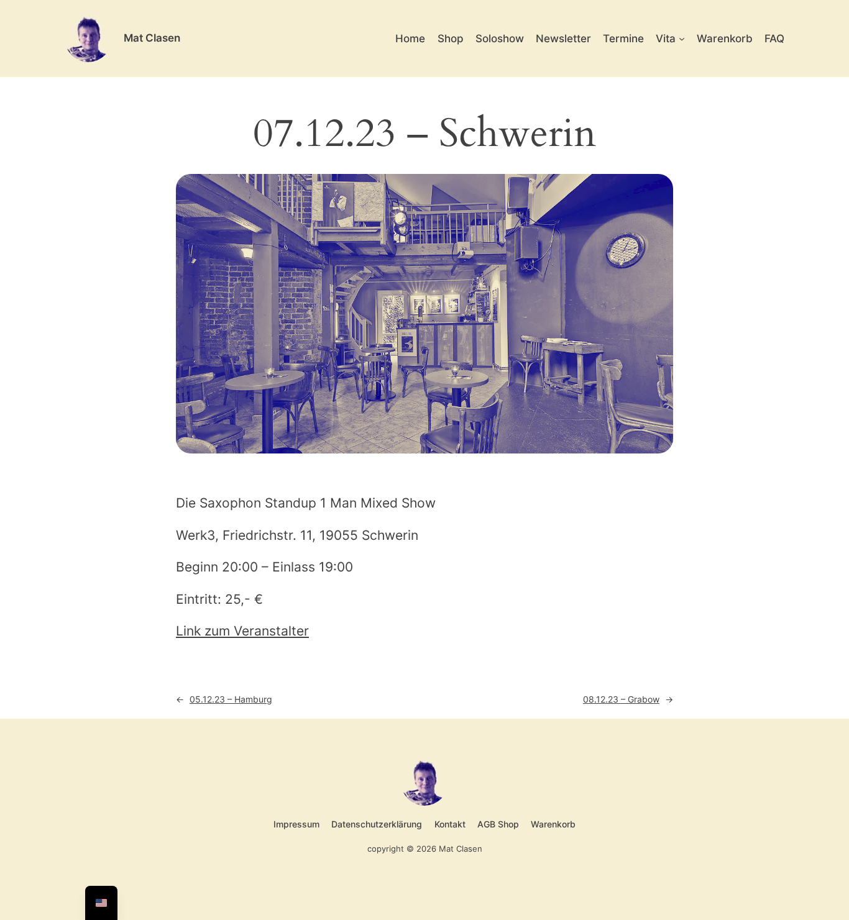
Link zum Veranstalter (242, 631)
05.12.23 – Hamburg (231, 699)
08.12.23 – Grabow (621, 699)
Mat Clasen (152, 38)
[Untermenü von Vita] (682, 38)
